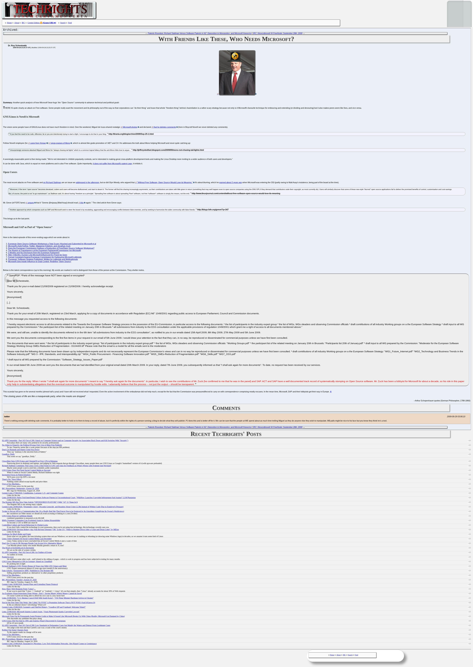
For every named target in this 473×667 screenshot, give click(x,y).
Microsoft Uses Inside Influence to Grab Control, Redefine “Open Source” (39, 261)
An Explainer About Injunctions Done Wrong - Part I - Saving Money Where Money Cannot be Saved (42, 593)
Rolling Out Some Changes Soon (15, 630)
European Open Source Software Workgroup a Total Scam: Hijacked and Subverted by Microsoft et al (52, 244)
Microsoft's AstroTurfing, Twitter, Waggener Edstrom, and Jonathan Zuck (39, 246)
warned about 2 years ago (230, 182)
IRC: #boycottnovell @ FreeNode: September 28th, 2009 (277, 33)
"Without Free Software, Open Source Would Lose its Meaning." (165, 182)
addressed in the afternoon (87, 182)
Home (9, 23)
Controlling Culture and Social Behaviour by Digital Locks (25, 525)
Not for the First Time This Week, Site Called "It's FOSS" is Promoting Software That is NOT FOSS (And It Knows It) (48, 603)
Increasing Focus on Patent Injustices (16, 475)
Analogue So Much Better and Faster (16, 534)
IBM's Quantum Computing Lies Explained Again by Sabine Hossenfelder (31, 520)
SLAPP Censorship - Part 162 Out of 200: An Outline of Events (27, 552)
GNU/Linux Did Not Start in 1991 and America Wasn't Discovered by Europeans (34, 621)
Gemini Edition (33, 23)
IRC (23, 23)
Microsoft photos (130, 127)
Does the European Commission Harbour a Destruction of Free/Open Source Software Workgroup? (51, 248)
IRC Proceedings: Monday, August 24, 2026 (19, 639)
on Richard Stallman (52, 182)
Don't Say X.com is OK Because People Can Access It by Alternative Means (32, 543)
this (82, 203)
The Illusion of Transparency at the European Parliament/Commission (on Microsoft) (44, 250)
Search (63, 23)
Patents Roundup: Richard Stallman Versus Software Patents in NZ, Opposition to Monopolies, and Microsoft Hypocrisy (200, 33)
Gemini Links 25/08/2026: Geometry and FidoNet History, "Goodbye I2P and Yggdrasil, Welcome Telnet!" (44, 607)
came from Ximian (38, 143)
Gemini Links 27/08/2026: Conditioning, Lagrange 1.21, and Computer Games (33, 493)
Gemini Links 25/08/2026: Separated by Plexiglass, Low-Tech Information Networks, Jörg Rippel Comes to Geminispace (49, 644)
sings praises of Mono (60, 143)
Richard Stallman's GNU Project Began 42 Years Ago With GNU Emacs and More (34, 566)
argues (31, 203)
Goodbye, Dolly (8, 454)
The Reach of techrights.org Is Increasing (18, 548)
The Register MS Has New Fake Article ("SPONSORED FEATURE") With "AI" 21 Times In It (40, 502)
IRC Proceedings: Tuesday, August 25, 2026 (19, 580)
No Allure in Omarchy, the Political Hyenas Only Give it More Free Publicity (32, 445)
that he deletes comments (165, 127)
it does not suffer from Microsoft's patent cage (112, 164)
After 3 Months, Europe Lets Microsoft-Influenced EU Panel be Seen (37, 255)
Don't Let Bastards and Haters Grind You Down (20, 450)
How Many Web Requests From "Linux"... (19, 589)
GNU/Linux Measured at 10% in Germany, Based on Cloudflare (27, 561)
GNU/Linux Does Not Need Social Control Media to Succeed (26, 470)
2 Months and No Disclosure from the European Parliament (33, 253)
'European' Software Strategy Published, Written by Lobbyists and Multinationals (43, 259)
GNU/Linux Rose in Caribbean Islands (17, 516)
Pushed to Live (8, 557)
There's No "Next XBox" (12, 479)
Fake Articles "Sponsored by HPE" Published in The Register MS (27, 571)
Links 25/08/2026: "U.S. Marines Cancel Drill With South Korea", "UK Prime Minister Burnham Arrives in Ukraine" (48, 598)
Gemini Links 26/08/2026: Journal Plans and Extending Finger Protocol (30, 584)
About (16, 23)
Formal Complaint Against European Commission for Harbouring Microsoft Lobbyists (45, 257)
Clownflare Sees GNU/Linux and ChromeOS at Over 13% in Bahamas (30, 461)
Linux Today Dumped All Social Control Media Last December (27, 539)
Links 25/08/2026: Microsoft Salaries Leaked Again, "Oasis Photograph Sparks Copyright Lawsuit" (41, 612)
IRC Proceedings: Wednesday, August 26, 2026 (20, 488)
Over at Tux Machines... (11, 484)
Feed (70, 23)
